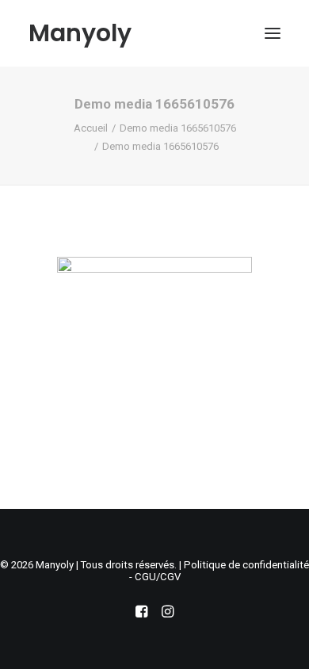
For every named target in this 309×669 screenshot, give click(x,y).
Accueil (91, 128)
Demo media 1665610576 (178, 128)
